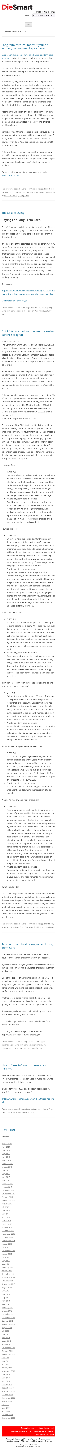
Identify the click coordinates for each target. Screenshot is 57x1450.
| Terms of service (30, 1439)
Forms (52, 11)
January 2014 (7, 1270)
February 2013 (7, 1307)
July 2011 (5, 1357)
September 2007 (8, 1418)
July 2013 (5, 1291)
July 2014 (5, 1257)
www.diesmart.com (11, 175)
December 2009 (8, 1388)
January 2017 (7, 1187)
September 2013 (8, 1284)
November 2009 (8, 1391)
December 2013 (8, 1274)
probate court (32, 192)
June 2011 (6, 1361)
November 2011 (8, 1347)
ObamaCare (6, 1048)
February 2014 (7, 1267)
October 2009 (7, 1394)
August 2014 (7, 1254)
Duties (33, 1041)
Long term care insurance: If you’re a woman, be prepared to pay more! (25, 46)
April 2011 (6, 1364)
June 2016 (6, 1210)
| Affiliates (24, 1441)
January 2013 (7, 1311)
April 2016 (6, 1217)
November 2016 (8, 1193)
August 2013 (7, 1287)
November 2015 (8, 1234)
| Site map (48, 1441)
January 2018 (7, 1167)
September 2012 (8, 1324)
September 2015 (8, 1240)
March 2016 (6, 1220)
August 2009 (7, 1401)
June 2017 (6, 1170)
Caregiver (26, 1041)
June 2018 (6, 1150)
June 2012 (6, 1334)
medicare (27, 311)
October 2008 (7, 1414)
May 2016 (6, 1214)
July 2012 (5, 1331)
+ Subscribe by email (45, 1428)
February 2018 (7, 1163)
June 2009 (6, 1408)
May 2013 (6, 1297)
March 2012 (6, 1341)
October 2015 (7, 1237)
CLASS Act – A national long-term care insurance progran (28, 333)
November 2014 (8, 1250)
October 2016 (7, 1197)
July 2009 (5, 1404)
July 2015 (5, 1247)
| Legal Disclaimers (35, 1441)
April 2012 (6, 1337)
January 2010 (7, 1384)
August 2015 (7, 1244)
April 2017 (6, 1177)
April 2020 (6, 1147)
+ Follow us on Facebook (21, 1431)
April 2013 (6, 1301)
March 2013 (6, 1304)
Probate (22, 192)
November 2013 (8, 1277)
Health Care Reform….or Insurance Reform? (24, 1067)
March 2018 (6, 1160)
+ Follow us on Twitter (45, 1435)
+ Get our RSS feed (26, 1428)
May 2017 (6, 1173)
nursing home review (37, 1045)
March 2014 (6, 1264)
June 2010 (6, 1374)
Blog (45, 11)
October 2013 (7, 1280)
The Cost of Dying (13, 213)
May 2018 (6, 1153)
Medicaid (19, 311)
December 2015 (8, 1230)
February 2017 (7, 1183)
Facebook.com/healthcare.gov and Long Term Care (27, 946)
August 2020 (7, 1143)
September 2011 (8, 1354)
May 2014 (6, 1260)
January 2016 (7, 1227)
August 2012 (7, 1327)
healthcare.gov (8, 1045)
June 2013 (6, 1294)
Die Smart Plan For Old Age (14, 300)
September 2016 (8, 1200)
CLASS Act (49, 924)
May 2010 (6, 1378)
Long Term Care (28, 189)
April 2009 (6, 1411)
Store (38, 11)
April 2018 (6, 1157)
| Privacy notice (44, 1439)
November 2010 (8, 1371)
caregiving (48, 307)
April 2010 (6, 1381)
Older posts (8, 1129)
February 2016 (7, 1224)
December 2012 (8, 1314)
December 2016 (8, 1190)
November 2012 (8, 1317)
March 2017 (6, 1180)
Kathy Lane (24, 195)
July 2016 (5, 1207)
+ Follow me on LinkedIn (44, 1431)
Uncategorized (28, 307)
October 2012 (7, 1321)
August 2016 (7, 1204)
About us (9, 1439)
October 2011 (7, 1351)
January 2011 (7, 1367)
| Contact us (18, 1439)
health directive (8, 927)
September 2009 (8, 1398)
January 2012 (7, 1344)
